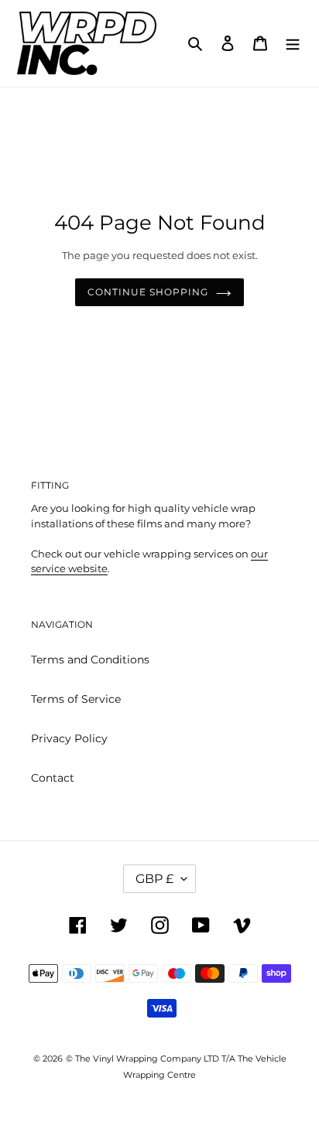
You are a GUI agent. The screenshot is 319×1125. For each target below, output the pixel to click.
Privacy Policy (69, 738)
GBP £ (154, 878)
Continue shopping (147, 292)
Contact (52, 778)
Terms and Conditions (90, 659)
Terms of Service (76, 699)
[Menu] (292, 43)
